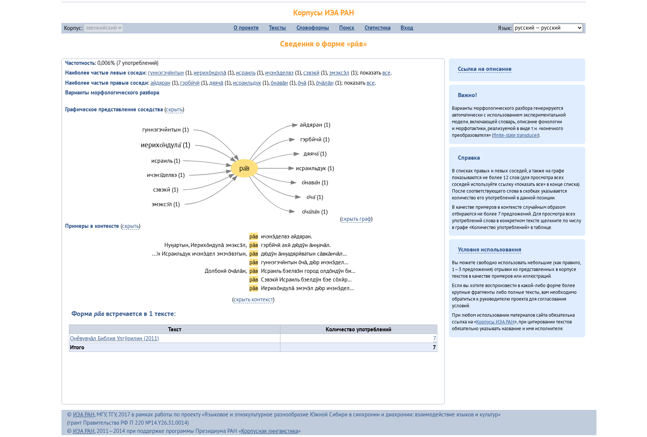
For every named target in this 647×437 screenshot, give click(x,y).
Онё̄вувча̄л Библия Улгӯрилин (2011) (114, 338)
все (386, 72)
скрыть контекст (253, 299)
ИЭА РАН (83, 414)
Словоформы (313, 27)
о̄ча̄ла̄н (325, 82)
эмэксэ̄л (339, 72)
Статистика (378, 27)
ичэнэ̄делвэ (279, 72)
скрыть (174, 109)
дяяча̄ (216, 82)
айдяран (160, 82)
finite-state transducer (515, 135)
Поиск (346, 27)
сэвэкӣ (311, 72)
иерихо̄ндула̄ (210, 72)
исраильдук (247, 82)
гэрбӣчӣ (190, 82)
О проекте (246, 27)
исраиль (245, 72)
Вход (407, 27)
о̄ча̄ (302, 82)
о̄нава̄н (279, 82)
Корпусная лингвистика (269, 430)
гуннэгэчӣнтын (166, 72)
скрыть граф (356, 218)
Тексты (277, 27)
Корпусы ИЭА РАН (323, 12)
